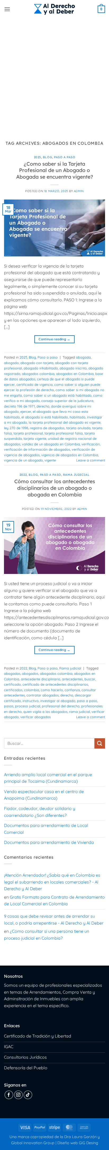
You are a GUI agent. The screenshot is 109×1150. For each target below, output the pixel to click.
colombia (31, 690)
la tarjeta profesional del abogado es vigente (65, 422)
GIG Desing (88, 1142)
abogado (11, 363)
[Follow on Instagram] (18, 1094)
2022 (23, 475)
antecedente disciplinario (40, 679)
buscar (89, 679)
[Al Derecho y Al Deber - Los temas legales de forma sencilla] (54, 9)
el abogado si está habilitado (44, 417)
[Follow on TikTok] (28, 1094)
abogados (30, 673)
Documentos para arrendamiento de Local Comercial (46, 829)
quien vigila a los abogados (45, 711)
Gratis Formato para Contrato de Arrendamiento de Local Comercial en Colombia (54, 900)
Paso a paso (64, 157)
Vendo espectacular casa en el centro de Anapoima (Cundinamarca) (44, 795)
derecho (43, 406)
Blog (47, 157)
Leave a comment (90, 460)
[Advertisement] (54, 75)
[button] (7, 9)
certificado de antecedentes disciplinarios (55, 684)
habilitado (77, 417)
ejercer (25, 411)
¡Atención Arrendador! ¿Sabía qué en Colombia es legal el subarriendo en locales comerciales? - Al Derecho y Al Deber (52, 881)
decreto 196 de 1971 (19, 406)
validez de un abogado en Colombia (51, 444)
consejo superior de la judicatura (67, 401)
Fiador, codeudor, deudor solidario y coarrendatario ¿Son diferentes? (39, 812)
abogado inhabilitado (41, 368)
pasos (8, 706)
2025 (37, 157)
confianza (72, 690)
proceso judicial (27, 706)
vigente (50, 460)
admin (79, 191)
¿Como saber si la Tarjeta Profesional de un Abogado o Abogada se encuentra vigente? (54, 170)
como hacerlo (52, 690)
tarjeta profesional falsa (63, 433)
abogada (83, 357)
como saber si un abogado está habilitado (58, 395)
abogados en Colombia (75, 374)
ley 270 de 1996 (16, 428)
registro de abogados (47, 428)
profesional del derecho (61, 706)
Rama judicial (76, 475)
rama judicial (79, 711)
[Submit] (99, 743)
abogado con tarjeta (36, 363)
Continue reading (54, 339)
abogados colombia (38, 374)
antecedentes (72, 679)
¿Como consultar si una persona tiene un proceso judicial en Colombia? (46, 935)
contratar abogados (42, 695)
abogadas (12, 673)
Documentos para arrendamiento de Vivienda (49, 842)
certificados (13, 690)
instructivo (30, 701)
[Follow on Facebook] (8, 1094)
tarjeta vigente (35, 438)
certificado (12, 684)
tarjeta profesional (28, 433)
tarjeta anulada (78, 428)
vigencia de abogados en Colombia (69, 455)
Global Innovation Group (32, 1142)
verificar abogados (35, 717)
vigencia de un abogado (23, 460)
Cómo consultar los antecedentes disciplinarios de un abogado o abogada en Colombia (54, 488)
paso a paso (87, 701)
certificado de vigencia (34, 384)
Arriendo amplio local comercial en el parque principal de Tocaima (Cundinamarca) (48, 778)
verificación (90, 444)
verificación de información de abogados (37, 449)
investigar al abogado (57, 701)
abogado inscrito (73, 368)
